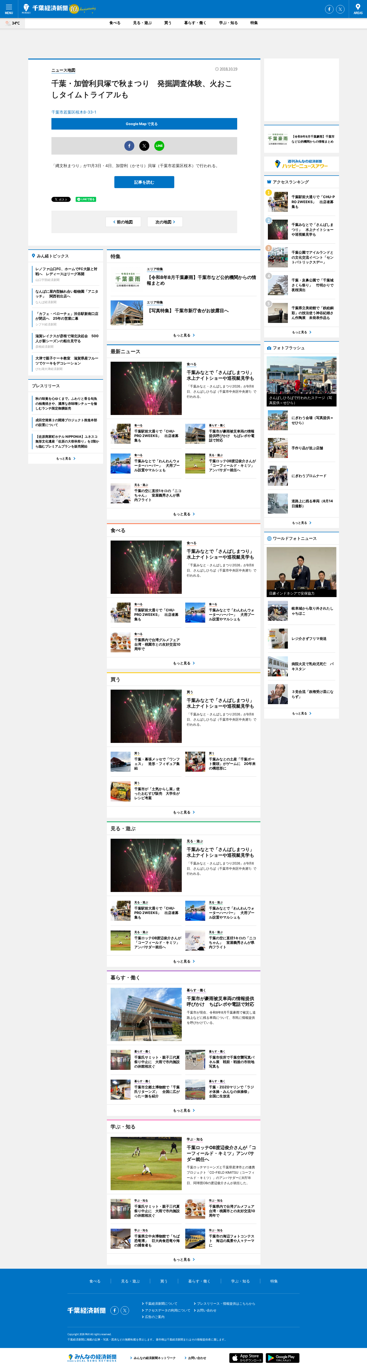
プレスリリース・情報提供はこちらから (226, 1303)
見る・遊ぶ (142, 22)
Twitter (340, 9)
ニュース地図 (63, 70)
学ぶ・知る (228, 22)
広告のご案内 (155, 1317)
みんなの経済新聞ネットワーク (91, 1358)
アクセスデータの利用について (167, 1310)
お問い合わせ (206, 1310)
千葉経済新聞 (45, 9)
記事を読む (144, 182)
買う (168, 22)
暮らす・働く (195, 22)
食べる (115, 22)
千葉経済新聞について (161, 1303)
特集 (254, 22)
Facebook (329, 9)
